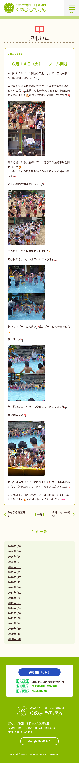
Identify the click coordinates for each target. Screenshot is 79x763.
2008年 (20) (14, 639)
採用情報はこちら (39, 672)
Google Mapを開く (39, 741)
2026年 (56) (14, 546)
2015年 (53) (14, 603)
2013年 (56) (14, 613)
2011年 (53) (14, 623)
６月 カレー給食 (61, 514)
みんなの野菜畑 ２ (17, 514)
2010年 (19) (14, 628)
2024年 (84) (14, 556)
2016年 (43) (14, 597)
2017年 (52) (14, 592)
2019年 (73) (14, 582)
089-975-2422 (23, 732)
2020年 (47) (14, 577)
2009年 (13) (14, 633)
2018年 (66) (14, 587)
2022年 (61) (14, 567)
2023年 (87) (14, 561)
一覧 (39, 514)
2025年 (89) (14, 551)
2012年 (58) (14, 618)
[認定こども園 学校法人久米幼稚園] (39, 711)
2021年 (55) (14, 572)
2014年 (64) (14, 608)
